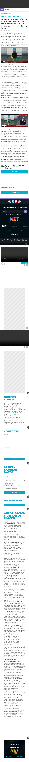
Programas (5, 13)
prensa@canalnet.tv (19, 222)
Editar (14, 492)
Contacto (15, 226)
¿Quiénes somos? (4, 226)
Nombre (6, 435)
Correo (6, 441)
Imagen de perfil (8, 483)
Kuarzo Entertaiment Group (12, 416)
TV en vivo (25, 9)
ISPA (9, 13)
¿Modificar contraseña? (11, 488)
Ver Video (14, 171)
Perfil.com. (16, 414)
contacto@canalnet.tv (10, 222)
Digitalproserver (14, 243)
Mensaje (7, 447)
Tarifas (25, 226)
